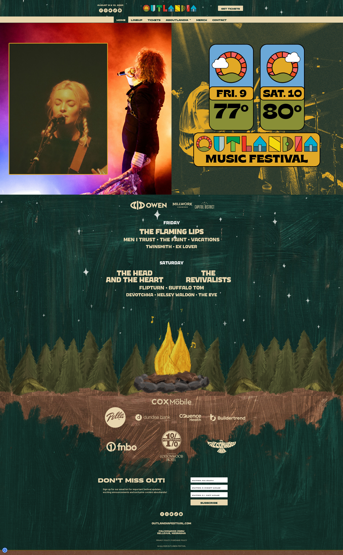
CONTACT (219, 19)
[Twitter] (110, 10)
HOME (121, 19)
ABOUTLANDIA (177, 19)
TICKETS (154, 19)
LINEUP (136, 19)
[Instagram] (106, 10)
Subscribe (209, 502)
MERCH (201, 19)
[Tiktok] (115, 10)
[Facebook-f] (101, 10)
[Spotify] (120, 10)
